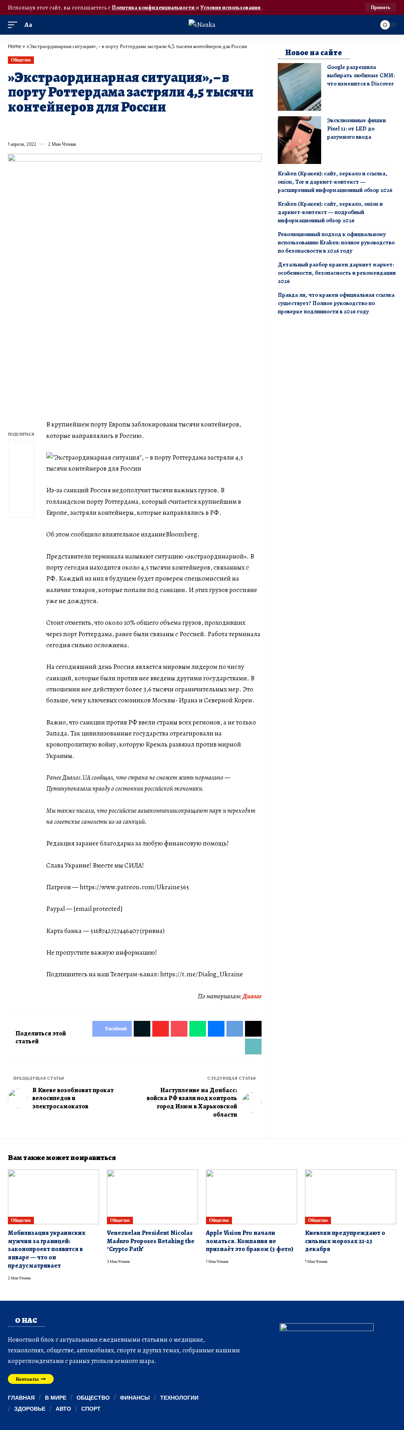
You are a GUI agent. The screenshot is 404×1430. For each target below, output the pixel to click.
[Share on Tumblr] (99, 126)
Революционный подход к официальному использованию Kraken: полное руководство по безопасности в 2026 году (336, 242)
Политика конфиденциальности (154, 7)
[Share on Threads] (157, 126)
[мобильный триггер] (14, 24)
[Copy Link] (172, 126)
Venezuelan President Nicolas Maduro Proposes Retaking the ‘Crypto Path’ (151, 1241)
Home (14, 46)
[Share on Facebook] (13, 126)
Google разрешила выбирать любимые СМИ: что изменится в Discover (361, 75)
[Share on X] (28, 126)
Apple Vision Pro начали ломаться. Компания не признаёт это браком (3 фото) (249, 1241)
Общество (20, 60)
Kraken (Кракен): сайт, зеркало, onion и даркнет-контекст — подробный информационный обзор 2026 (330, 212)
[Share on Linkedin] (85, 126)
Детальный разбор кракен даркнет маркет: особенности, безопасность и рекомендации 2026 (337, 273)
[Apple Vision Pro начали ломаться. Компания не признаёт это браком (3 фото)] (251, 1196)
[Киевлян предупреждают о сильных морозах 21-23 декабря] (350, 1196)
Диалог (252, 996)
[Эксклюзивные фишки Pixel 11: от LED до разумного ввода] (299, 140)
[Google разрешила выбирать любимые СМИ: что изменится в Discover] (299, 87)
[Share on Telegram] (143, 126)
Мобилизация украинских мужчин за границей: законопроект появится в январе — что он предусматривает (46, 1249)
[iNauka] (202, 24)
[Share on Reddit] (114, 126)
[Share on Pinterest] (56, 126)
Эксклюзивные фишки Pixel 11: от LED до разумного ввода (356, 128)
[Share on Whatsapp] (71, 126)
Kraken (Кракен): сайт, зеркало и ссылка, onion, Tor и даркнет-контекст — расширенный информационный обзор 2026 (335, 181)
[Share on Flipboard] (42, 126)
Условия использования (231, 7)
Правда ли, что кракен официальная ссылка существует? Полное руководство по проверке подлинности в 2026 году (336, 303)
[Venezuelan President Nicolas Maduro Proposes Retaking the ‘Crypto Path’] (152, 1196)
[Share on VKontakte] (128, 126)
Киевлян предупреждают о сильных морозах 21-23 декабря (345, 1241)
